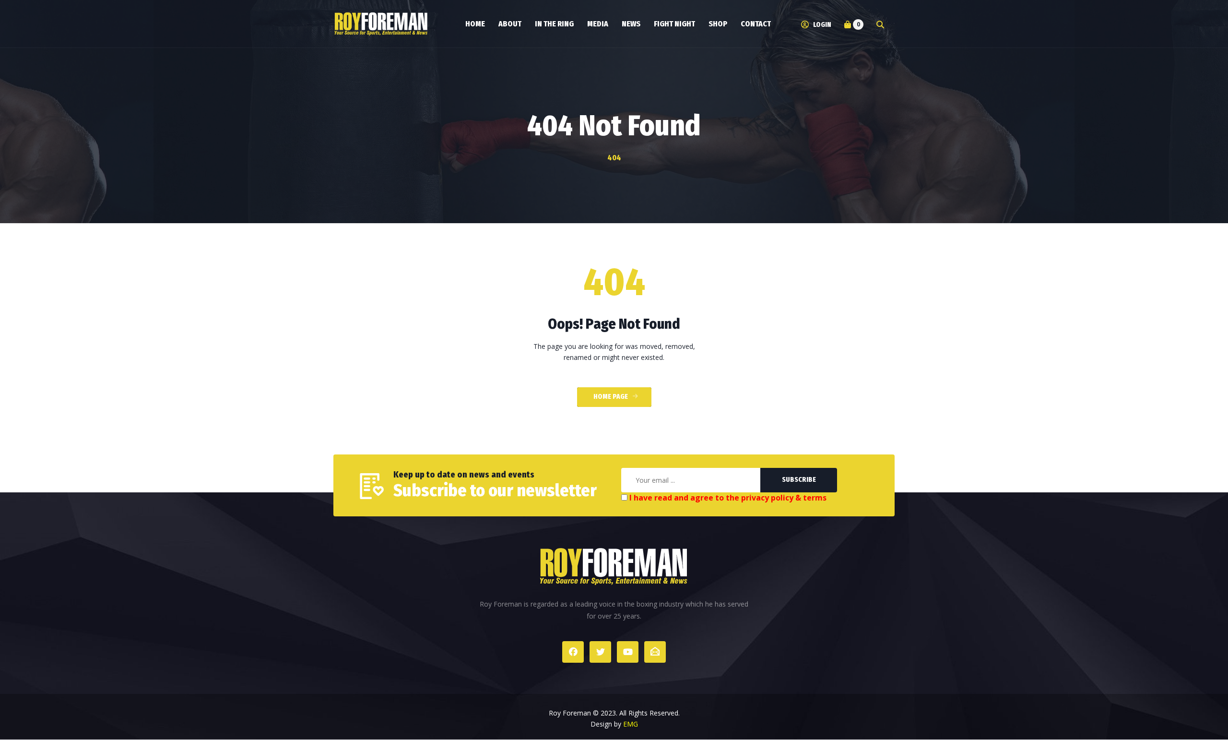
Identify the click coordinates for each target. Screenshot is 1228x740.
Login (821, 25)
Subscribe (799, 480)
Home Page (610, 397)
